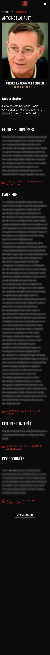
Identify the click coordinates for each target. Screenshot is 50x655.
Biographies (21, 12)
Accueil (5, 12)
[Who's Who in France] (25, 4)
